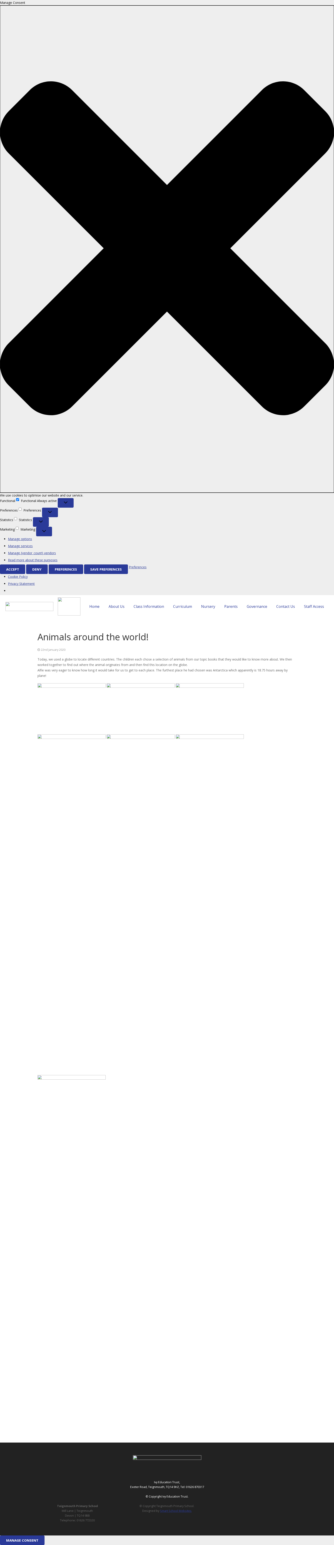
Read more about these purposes (32, 560)
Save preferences (106, 569)
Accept (12, 569)
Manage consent (22, 1540)
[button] (167, 249)
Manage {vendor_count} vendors (32, 553)
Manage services (20, 546)
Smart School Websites (176, 1511)
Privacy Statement (21, 583)
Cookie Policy (18, 576)
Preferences (66, 569)
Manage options (20, 539)
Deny (37, 569)
